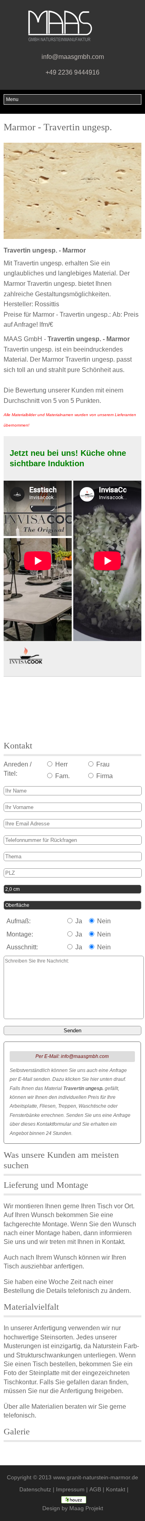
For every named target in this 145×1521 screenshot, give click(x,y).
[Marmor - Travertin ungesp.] (72, 191)
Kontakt (115, 1490)
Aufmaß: (18, 921)
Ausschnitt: (22, 947)
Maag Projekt (86, 1508)
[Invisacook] (26, 656)
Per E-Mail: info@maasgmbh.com (72, 1056)
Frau (102, 764)
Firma (104, 776)
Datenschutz (35, 1490)
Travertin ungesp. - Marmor (45, 250)
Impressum (70, 1490)
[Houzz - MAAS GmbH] (73, 1499)
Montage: (19, 934)
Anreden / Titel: (17, 769)
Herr (61, 764)
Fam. (62, 776)
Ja (78, 921)
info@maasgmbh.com (72, 56)
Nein (103, 921)
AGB (95, 1490)
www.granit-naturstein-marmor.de (95, 1477)
